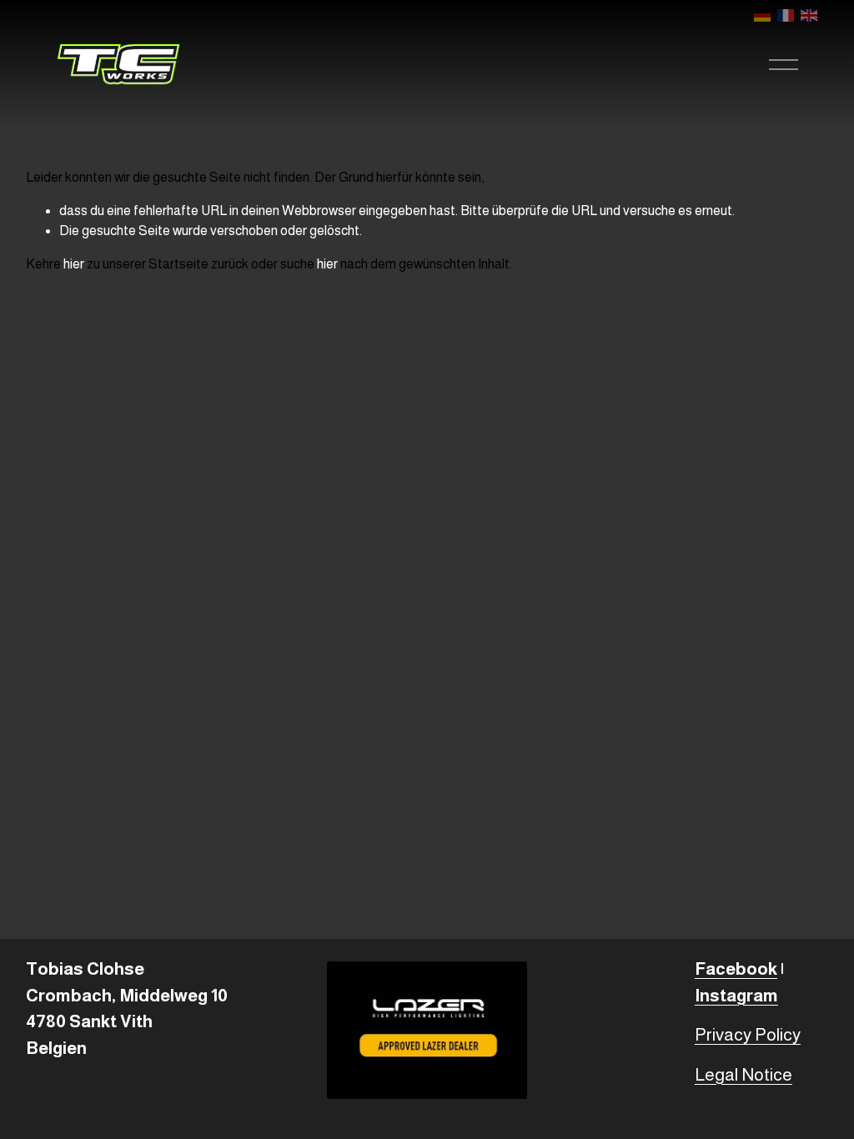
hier (73, 264)
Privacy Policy (748, 1034)
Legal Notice (743, 1074)
